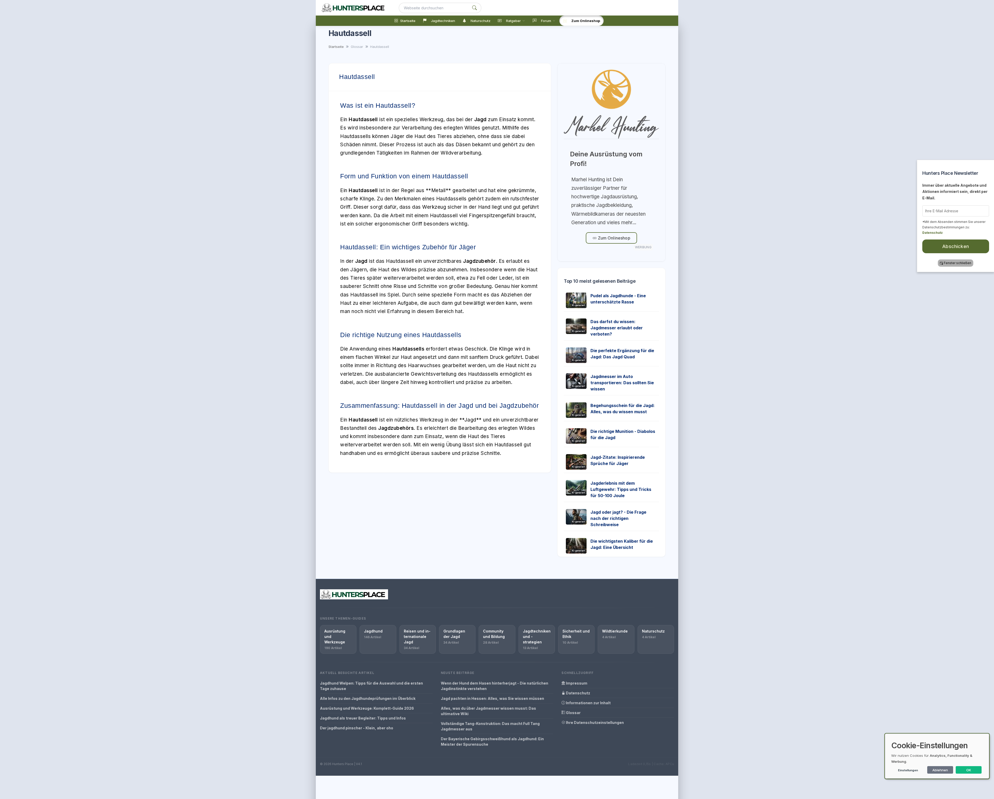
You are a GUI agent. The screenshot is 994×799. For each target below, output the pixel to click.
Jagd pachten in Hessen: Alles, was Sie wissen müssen (492, 698)
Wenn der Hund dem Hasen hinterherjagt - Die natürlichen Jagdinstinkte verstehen (494, 686)
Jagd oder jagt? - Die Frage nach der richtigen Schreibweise (618, 518)
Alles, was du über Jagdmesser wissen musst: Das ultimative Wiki (488, 711)
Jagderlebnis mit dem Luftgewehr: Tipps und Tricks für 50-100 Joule (620, 489)
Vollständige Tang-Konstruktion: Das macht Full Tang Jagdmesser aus (490, 726)
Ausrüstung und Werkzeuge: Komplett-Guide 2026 (367, 708)
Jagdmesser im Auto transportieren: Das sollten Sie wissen (622, 382)
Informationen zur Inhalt (588, 703)
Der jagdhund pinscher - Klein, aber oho (356, 728)
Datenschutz (577, 693)
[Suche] (474, 7)
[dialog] (937, 756)
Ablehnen (940, 770)
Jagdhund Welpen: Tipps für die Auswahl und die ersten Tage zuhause (371, 686)
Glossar (573, 712)
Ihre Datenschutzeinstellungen (594, 722)
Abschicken (955, 246)
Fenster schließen (957, 263)
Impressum (576, 683)
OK (968, 770)
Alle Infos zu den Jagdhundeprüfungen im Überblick (367, 698)
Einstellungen (908, 770)
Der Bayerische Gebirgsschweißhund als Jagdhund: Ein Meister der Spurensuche (492, 741)
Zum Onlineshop (613, 238)
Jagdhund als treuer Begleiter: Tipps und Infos (363, 718)
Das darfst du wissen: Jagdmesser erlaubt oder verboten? (616, 328)
